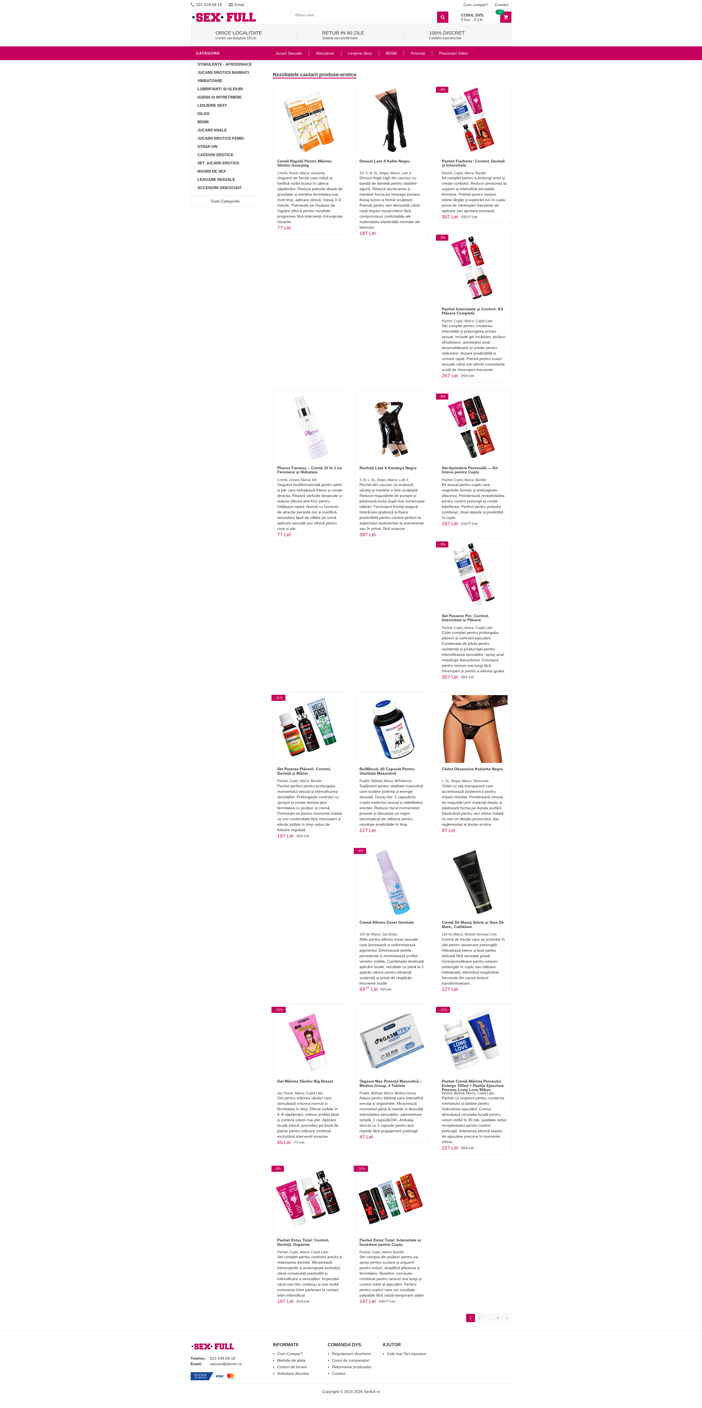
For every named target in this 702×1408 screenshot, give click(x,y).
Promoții (418, 53)
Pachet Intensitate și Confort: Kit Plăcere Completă (472, 311)
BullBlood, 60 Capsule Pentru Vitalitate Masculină (387, 771)
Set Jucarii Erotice (218, 163)
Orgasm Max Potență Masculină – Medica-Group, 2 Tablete (391, 1083)
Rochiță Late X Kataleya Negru (388, 468)
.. (489, 1318)
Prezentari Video (453, 53)
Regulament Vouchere (351, 1353)
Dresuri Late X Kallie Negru (385, 161)
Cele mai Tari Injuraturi (406, 1353)
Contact (501, 4)
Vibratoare (209, 80)
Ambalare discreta (293, 1373)
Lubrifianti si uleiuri (220, 89)
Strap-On (207, 146)
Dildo (203, 113)
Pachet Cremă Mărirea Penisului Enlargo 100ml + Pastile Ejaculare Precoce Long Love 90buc (473, 1085)
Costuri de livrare (292, 1367)
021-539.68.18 (209, 4)
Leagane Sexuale (216, 179)
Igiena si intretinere (219, 97)
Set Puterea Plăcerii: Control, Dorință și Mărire (304, 771)
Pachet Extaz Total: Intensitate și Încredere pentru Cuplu (390, 1242)
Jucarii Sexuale (289, 53)
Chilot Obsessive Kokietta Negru (472, 769)
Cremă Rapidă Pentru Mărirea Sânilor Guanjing (304, 163)
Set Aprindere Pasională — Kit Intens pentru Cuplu (470, 470)
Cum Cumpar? (290, 1353)
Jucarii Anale (212, 130)
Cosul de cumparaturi (350, 1360)
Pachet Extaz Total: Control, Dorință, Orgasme (303, 1242)
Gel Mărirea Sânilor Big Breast (305, 1081)
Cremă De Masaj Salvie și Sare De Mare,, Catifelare (473, 924)
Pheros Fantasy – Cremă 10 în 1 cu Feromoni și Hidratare (309, 470)
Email (239, 4)
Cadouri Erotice (215, 155)
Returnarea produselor (352, 1367)
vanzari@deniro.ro (226, 1364)
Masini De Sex (211, 171)
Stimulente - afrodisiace (224, 64)
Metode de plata (291, 1360)
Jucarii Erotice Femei (220, 138)
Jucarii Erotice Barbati (223, 72)
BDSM (203, 122)
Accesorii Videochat (219, 188)
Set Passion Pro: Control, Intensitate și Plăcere (465, 618)
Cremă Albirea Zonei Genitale (387, 922)
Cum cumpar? (475, 4)
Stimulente (325, 53)
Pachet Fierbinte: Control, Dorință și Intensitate (473, 163)
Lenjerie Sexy (212, 105)
